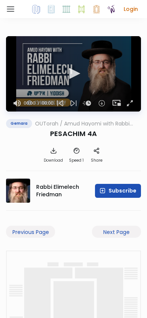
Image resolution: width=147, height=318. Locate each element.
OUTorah (46, 123)
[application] (73, 74)
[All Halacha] (66, 9)
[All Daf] (96, 9)
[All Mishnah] (51, 9)
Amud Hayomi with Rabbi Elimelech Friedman (97, 123)
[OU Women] (112, 9)
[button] (131, 9)
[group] (17, 103)
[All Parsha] (81, 9)
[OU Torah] (36, 9)
